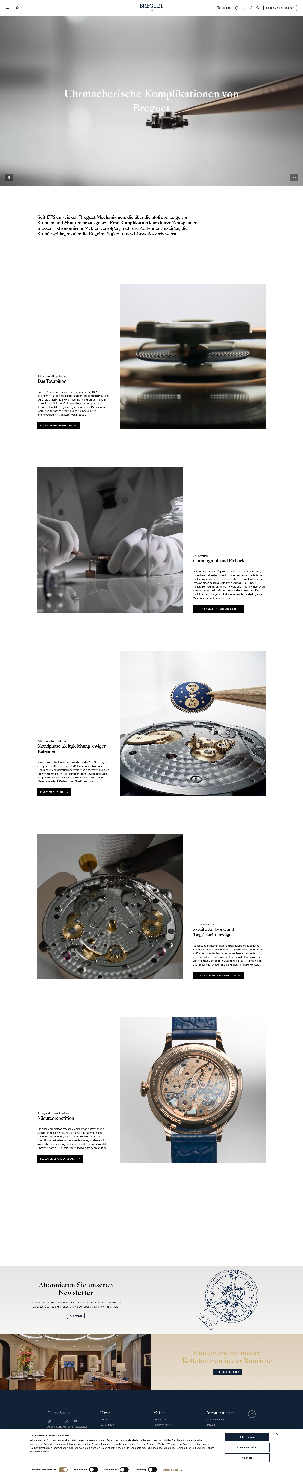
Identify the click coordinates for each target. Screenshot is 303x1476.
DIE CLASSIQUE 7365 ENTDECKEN (57, 1158)
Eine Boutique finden (227, 1371)
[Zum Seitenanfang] (252, 1414)
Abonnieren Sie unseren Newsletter (67, 1426)
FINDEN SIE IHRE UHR (51, 792)
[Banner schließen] (277, 1434)
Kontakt (210, 1425)
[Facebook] (58, 1421)
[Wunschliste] (244, 8)
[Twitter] (67, 1421)
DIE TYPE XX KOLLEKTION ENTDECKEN (216, 608)
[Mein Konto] (251, 7)
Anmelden (76, 1315)
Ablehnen (247, 1457)
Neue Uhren (107, 1425)
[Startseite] (151, 8)
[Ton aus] (294, 177)
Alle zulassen (247, 1437)
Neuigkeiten (160, 1419)
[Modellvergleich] (237, 8)
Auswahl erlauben (247, 1447)
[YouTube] (76, 1421)
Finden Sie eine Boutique (280, 7)
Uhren (103, 1419)
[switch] (93, 1469)
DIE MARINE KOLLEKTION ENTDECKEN (216, 975)
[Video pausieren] (9, 177)
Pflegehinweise (215, 1419)
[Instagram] (49, 1421)
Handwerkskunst (162, 1425)
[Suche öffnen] (258, 7)
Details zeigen (171, 1469)
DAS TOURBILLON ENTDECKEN (56, 425)
